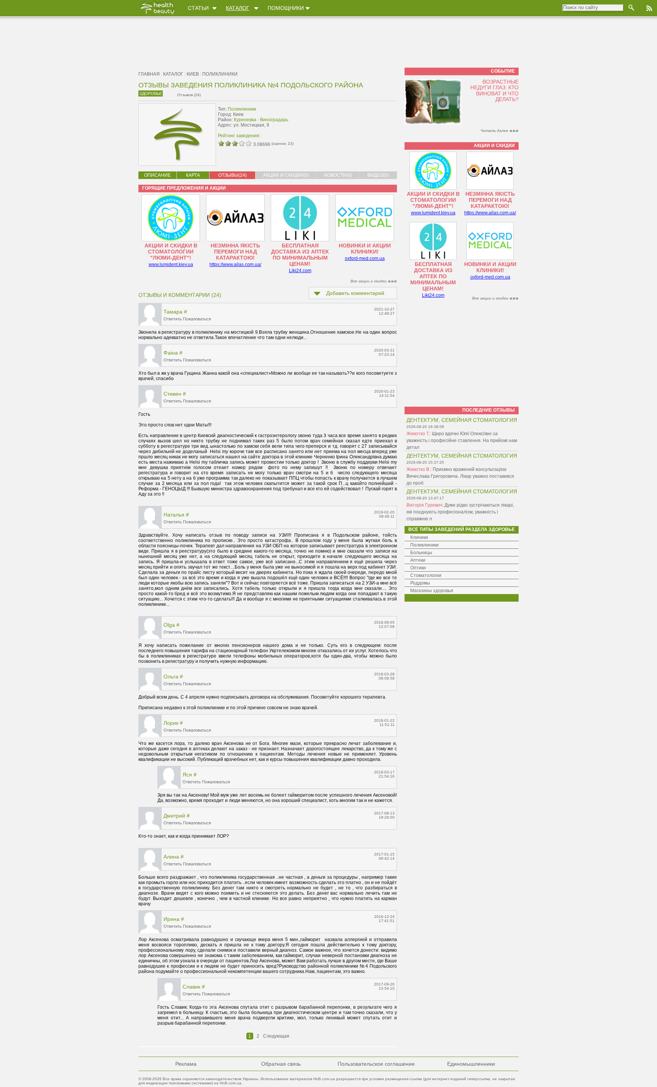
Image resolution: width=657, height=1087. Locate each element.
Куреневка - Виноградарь (261, 119)
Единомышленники (471, 1064)
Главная (149, 74)
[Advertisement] (349, 120)
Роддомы (420, 583)
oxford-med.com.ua (365, 258)
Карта (193, 175)
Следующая (276, 1036)
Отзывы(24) (232, 175)
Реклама (186, 1064)
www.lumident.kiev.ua (171, 264)
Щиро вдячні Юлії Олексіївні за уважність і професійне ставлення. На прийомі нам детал (461, 440)
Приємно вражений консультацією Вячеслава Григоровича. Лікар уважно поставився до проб (460, 476)
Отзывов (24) (189, 95)
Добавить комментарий (355, 293)
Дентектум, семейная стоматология (461, 420)
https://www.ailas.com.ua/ (235, 264)
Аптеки (417, 560)
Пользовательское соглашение (376, 1064)
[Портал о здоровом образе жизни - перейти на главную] (157, 14)
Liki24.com (300, 270)
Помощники (286, 8)
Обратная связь (281, 1064)
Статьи (198, 8)
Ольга (170, 676)
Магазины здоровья (431, 590)
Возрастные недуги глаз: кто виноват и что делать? (494, 90)
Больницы (421, 552)
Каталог (237, 8)
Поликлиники (220, 74)
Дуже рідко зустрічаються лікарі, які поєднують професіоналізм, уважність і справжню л (460, 511)
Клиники (419, 537)
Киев (193, 74)
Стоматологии (425, 575)
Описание (157, 175)
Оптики (418, 567)
